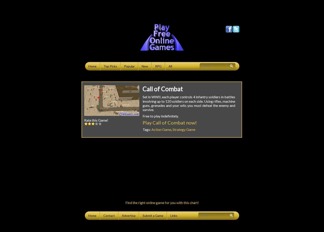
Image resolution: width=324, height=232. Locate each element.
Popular (129, 66)
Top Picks (110, 66)
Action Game (161, 129)
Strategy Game (184, 129)
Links (173, 215)
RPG (158, 66)
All (170, 66)
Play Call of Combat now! (170, 123)
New (145, 66)
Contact (109, 215)
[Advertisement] (162, 10)
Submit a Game (153, 215)
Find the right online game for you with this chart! (162, 202)
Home (92, 66)
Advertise (129, 215)
